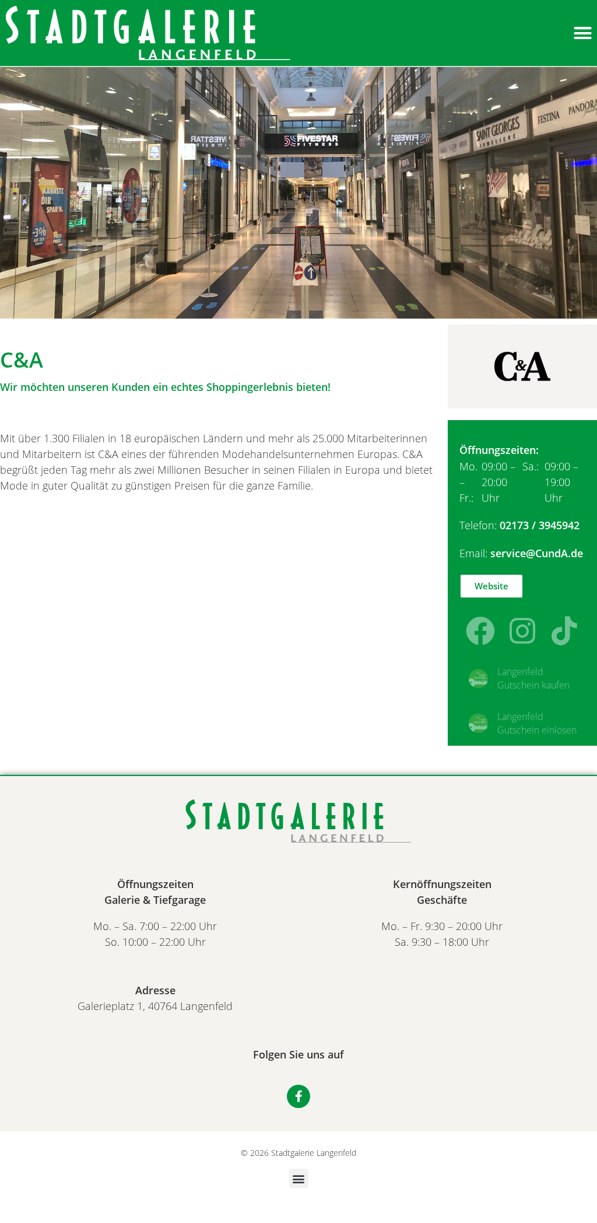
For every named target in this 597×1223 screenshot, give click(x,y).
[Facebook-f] (298, 1096)
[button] (582, 33)
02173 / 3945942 (540, 525)
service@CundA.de (536, 553)
